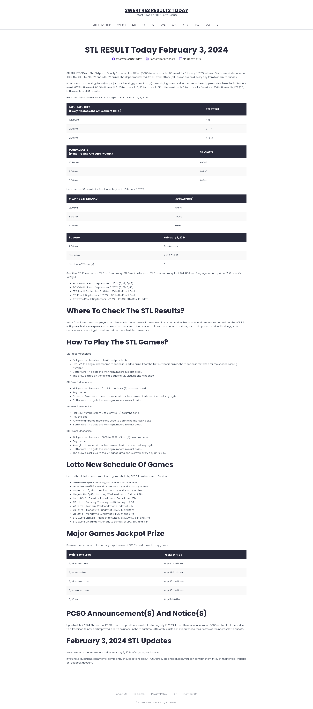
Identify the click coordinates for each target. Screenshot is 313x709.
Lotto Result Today (102, 24)
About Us (121, 694)
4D (143, 24)
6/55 (196, 24)
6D (152, 24)
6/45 (174, 24)
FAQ (175, 694)
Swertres (121, 24)
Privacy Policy (159, 694)
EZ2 (134, 24)
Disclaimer (139, 694)
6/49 (185, 24)
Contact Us (190, 694)
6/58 (208, 24)
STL (218, 24)
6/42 (163, 24)
